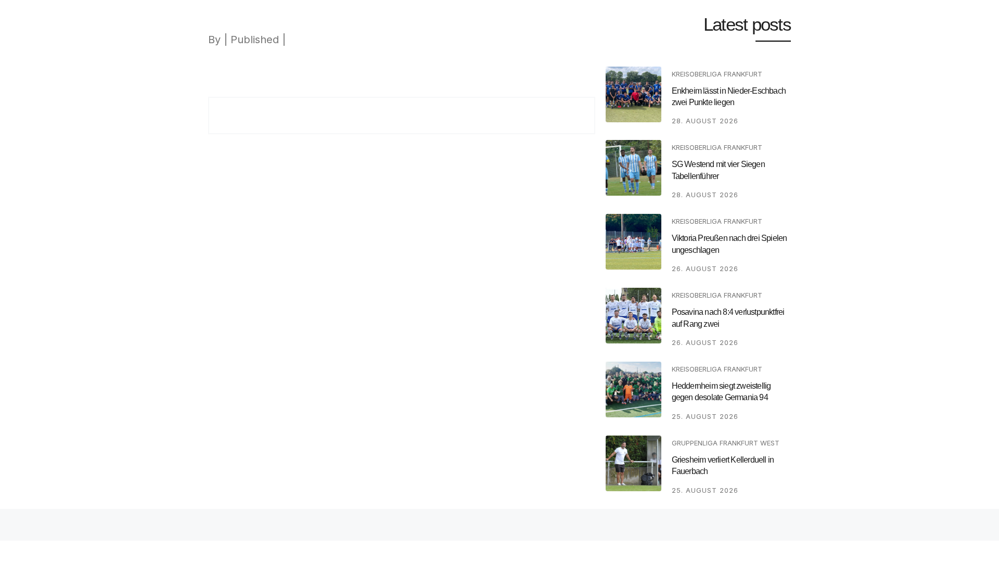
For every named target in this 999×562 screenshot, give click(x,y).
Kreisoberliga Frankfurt (717, 74)
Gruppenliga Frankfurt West (725, 443)
